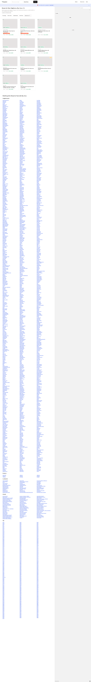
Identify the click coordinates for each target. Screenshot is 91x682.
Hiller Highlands (5, 194)
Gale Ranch (38, 238)
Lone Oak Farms (39, 340)
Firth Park (21, 313)
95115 (37, 547)
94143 (3, 533)
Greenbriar (21, 352)
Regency (21, 304)
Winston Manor (5, 237)
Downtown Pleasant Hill (40, 355)
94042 (20, 562)
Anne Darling (38, 145)
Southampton (38, 428)
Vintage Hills (38, 213)
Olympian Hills (5, 443)
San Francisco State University (24, 499)
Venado (4, 397)
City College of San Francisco (7, 504)
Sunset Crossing (5, 374)
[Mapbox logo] (57, 681)
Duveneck (4, 137)
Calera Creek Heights (22, 224)
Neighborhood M (22, 390)
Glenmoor (38, 176)
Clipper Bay (21, 428)
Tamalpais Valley (22, 278)
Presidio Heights (22, 104)
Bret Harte (21, 134)
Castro (37, 119)
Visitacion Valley (5, 134)
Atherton (4, 371)
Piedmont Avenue (22, 184)
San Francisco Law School (40, 509)
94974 (3, 592)
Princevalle (4, 434)
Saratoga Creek (39, 287)
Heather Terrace (22, 418)
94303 (3, 541)
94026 (20, 566)
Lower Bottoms (22, 187)
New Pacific (21, 441)
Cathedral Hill (39, 108)
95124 (37, 550)
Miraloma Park (39, 123)
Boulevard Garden (5, 427)
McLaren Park (4, 135)
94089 (37, 542)
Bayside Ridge (39, 313)
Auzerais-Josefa (22, 150)
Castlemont (38, 187)
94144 (20, 533)
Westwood (4, 331)
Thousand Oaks (22, 202)
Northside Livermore (5, 296)
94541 (20, 594)
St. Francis (21, 137)
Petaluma (21, 285)
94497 (20, 568)
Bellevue (4, 274)
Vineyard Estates (22, 213)
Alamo (38, 406)
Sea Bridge (38, 281)
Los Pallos (38, 358)
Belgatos (4, 234)
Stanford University (39, 500)
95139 (20, 554)
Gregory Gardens (5, 355)
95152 (3, 556)
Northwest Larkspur (22, 335)
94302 (37, 540)
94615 (37, 576)
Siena (37, 212)
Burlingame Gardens (39, 220)
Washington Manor (5, 320)
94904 (20, 601)
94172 (3, 538)
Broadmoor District (39, 322)
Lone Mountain (5, 110)
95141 (37, 554)
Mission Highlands (39, 364)
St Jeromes (21, 427)
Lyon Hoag (38, 219)
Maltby (38, 420)
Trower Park (4, 423)
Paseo (3, 291)
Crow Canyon (4, 239)
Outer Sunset (4, 116)
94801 (20, 603)
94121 (3, 527)
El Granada (21, 456)
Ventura (4, 143)
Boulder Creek (22, 257)
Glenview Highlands (5, 392)
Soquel (21, 256)
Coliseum (38, 186)
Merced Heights (39, 127)
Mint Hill (21, 113)
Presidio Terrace (5, 104)
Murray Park (21, 334)
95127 (37, 551)
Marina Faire (21, 322)
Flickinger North (22, 154)
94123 (37, 527)
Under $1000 (4, 475)
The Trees (21, 443)
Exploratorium (39, 491)
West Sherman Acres (39, 357)
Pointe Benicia (4, 428)
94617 (20, 577)
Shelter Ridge (4, 278)
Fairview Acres (39, 376)
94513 (37, 607)
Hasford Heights (22, 347)
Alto (20, 277)
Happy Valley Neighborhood (6, 287)
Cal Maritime (38, 502)
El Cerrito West (39, 425)
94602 (20, 572)
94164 (20, 537)
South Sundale (39, 178)
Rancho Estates (39, 397)
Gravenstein (21, 273)
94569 (3, 616)
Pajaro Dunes (38, 444)
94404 (3, 568)
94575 (37, 608)
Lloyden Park (4, 372)
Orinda (3, 411)
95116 (3, 548)
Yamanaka (4, 383)
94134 (3, 531)
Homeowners (82, 1)
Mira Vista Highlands (22, 426)
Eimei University (5, 514)
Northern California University (7, 505)
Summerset (21, 296)
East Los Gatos (39, 231)
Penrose (4, 385)
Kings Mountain (22, 405)
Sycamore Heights (5, 204)
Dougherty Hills (22, 240)
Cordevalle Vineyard (39, 459)
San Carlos (38, 242)
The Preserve (38, 210)
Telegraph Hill (39, 106)
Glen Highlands (22, 195)
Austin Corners (5, 294)
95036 (3, 589)
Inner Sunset (21, 116)
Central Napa (4, 326)
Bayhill (4, 249)
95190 (20, 560)
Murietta (21, 284)
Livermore (38, 295)
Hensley (38, 154)
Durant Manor (4, 198)
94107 (37, 523)
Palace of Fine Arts (22, 490)
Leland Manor (39, 136)
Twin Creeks (21, 241)
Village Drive (4, 381)
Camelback (38, 356)
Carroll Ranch (4, 402)
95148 (3, 555)
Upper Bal (4, 323)
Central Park (4, 215)
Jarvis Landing (22, 283)
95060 (20, 592)
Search (35, 1)
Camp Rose (21, 398)
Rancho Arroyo (39, 301)
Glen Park (21, 123)
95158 (3, 558)
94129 (20, 529)
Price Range (4, 15)
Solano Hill (21, 455)
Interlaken (38, 447)
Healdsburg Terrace (5, 398)
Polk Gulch (4, 107)
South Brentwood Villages (6, 382)
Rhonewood (21, 299)
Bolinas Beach (21, 470)
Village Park (4, 444)
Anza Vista (21, 110)
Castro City (38, 158)
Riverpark (4, 328)
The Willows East (5, 370)
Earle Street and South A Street (7, 272)
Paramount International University (7, 501)
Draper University (5, 502)
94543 (3, 595)
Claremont (38, 414)
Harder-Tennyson (5, 261)
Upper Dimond (5, 196)
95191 (37, 560)
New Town (4, 267)
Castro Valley (4, 408)
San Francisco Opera (22, 491)
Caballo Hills (4, 193)
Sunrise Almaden (5, 152)
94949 (20, 617)
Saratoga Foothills (22, 290)
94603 (37, 572)
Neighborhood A (22, 388)
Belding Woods (22, 346)
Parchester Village (39, 344)
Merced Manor (22, 126)
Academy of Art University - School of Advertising (44, 510)
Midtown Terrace (39, 117)
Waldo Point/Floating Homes (23, 268)
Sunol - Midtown (5, 169)
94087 (37, 563)
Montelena (38, 379)
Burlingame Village (22, 221)
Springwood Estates (22, 329)
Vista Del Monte (5, 230)
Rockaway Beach (5, 438)
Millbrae (4, 391)
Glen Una (21, 292)
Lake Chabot (38, 409)
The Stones (38, 442)
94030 (3, 608)
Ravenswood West (5, 458)
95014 (37, 584)
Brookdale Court (39, 373)
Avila (3, 213)
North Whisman (5, 158)
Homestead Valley (39, 276)
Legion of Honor (5, 484)
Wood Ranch (38, 318)
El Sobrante (38, 456)
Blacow (21, 181)
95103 (3, 545)
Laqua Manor (38, 323)
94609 (37, 574)
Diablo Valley (21, 356)
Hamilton (38, 215)
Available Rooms (15, 15)
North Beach (21, 106)
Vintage (21, 330)
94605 (20, 573)
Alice (3, 414)
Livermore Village (5, 299)
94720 (20, 584)
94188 (37, 538)
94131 (3, 530)
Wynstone (38, 382)
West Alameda (4, 264)
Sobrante (4, 344)
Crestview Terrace (22, 446)
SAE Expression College (6, 510)
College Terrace (39, 142)
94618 (37, 577)
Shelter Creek (21, 252)
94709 (20, 583)
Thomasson (4, 396)
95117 (20, 548)
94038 (20, 611)
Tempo (3, 301)
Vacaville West (39, 423)
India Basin (21, 125)
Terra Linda (38, 247)
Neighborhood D (5, 389)
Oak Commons (39, 433)
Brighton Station (22, 376)
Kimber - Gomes (39, 177)
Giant (3, 352)
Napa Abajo (21, 327)
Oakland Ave (21, 197)
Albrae (20, 180)
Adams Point (4, 187)
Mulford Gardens (39, 320)
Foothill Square (22, 189)
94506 (37, 599)
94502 (37, 571)
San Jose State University (23, 500)
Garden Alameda (5, 149)
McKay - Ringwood (5, 157)
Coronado (4, 348)
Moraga (38, 399)
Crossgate (21, 468)
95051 (3, 564)
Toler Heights (21, 194)
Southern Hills (4, 362)
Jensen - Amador (5, 207)
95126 (20, 551)
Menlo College (39, 514)
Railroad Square (22, 270)
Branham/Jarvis (39, 153)
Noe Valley (38, 122)
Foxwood (4, 285)
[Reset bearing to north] (90, 12)
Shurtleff (38, 328)
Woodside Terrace (5, 437)
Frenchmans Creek (5, 406)
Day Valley (4, 417)
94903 (20, 590)
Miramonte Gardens (39, 400)
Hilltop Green (38, 345)
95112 (3, 547)
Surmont (21, 234)
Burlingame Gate (5, 222)
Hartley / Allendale (5, 424)
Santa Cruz (4, 255)
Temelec (21, 363)
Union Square (4, 109)
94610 (3, 575)
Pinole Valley (38, 462)
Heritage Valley (5, 211)
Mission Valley (39, 180)
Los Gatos (21, 230)
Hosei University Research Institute (41, 513)
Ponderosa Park (5, 167)
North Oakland (5, 186)
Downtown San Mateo (23, 171)
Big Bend (38, 362)
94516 (3, 618)
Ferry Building (39, 483)
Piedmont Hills (22, 145)
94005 (20, 599)
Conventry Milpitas (22, 225)
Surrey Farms (21, 232)
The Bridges (38, 241)
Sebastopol (21, 336)
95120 (20, 549)
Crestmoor (21, 250)
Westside (38, 255)
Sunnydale (38, 133)
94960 (37, 591)
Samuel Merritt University (40, 496)
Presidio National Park (6, 100)
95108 (37, 545)
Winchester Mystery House (6, 492)
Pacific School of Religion (23, 508)
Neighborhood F (5, 390)
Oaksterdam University (40, 508)
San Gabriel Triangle (39, 452)
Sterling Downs (5, 312)
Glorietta (38, 411)
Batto (3, 364)
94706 (20, 582)
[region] (65, 22)
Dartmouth (38, 453)
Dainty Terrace (22, 383)
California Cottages (22, 309)
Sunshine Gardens (22, 237)
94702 (37, 581)
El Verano (38, 363)
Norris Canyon (22, 471)
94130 (37, 529)
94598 (20, 610)
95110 (20, 546)
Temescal (38, 185)
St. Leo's (4, 150)
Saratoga (21, 287)
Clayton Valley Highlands (40, 305)
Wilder (20, 411)
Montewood (21, 294)
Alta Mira (4, 242)
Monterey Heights (39, 124)
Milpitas (21, 223)
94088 (20, 542)
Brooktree (21, 407)
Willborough (4, 220)
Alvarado (21, 354)
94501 (20, 571)
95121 (37, 549)
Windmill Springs (39, 146)
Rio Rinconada (39, 232)
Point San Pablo (22, 343)
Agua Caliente (21, 366)
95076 (3, 613)
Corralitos (4, 445)
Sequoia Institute (39, 517)
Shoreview (38, 172)
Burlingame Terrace (22, 220)
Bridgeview (38, 429)
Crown (3, 286)
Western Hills (21, 312)
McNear (21, 286)
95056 (37, 565)
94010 (37, 566)
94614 (20, 576)
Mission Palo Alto (22, 370)
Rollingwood (38, 251)
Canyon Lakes (21, 239)
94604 (3, 573)
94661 (3, 580)
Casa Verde (38, 354)
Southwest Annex (39, 347)
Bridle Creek (38, 203)
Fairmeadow (21, 141)
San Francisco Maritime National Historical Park (26, 492)
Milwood (38, 394)
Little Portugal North (39, 167)
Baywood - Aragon (5, 172)
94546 (37, 610)
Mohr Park (38, 208)
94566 (20, 585)
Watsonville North (5, 447)
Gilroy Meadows (5, 435)
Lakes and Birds (22, 179)
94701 (20, 581)
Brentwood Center (39, 372)
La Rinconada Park (22, 233)
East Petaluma (39, 285)
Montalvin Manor (5, 450)
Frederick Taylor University (40, 499)
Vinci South (4, 154)
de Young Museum (22, 482)
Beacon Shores (5, 282)
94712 (3, 584)
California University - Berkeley (7, 500)
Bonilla (4, 363)
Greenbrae (4, 436)
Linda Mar (38, 437)
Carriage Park (21, 435)
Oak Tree (21, 185)
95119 (3, 549)
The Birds (21, 442)
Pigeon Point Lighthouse (40, 488)
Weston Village (5, 426)
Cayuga (38, 134)
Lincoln (21, 246)
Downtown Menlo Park (23, 169)
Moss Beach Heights (5, 464)
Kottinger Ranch (22, 207)
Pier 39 (4, 482)
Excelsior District (22, 132)
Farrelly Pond (4, 322)
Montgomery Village (5, 269)
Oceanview (4, 128)
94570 (20, 608)
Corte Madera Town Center (6, 367)
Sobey (20, 293)
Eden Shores (38, 261)
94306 (37, 541)
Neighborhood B (39, 388)
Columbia (21, 409)
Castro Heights (22, 349)
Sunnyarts (21, 163)
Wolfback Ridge (39, 265)
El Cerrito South (5, 425)
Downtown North (39, 135)
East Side (38, 237)
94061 (37, 568)
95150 (20, 555)
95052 (37, 564)
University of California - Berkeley (24, 496)
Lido (37, 283)
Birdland (21, 203)
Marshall (21, 410)
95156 (20, 557)
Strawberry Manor (39, 278)
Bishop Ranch (4, 240)
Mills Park (4, 251)
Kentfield (4, 456)
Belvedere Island (22, 367)
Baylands (38, 181)
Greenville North (5, 303)
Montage (38, 300)
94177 (20, 538)
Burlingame (21, 219)
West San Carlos (22, 152)
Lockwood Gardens (5, 190)
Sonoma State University (6, 388)
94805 (37, 604)
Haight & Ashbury (5, 488)
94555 (3, 571)
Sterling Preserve (22, 385)
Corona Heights (22, 115)
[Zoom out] (90, 11)
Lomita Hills (4, 393)
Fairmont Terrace (39, 410)
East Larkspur (4, 332)
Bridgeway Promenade (6, 266)
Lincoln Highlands (39, 196)
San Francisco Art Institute (23, 509)
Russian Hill (38, 101)
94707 (37, 582)
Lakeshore (4, 127)
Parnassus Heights (39, 116)
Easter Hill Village (5, 349)
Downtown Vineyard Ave (40, 205)
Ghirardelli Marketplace (23, 485)
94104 (3, 523)
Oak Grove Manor (5, 223)
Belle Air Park (39, 249)
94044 (37, 611)
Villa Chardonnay (39, 303)
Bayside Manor (22, 391)
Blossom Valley (39, 160)
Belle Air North (22, 249)
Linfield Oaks (4, 170)
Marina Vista (21, 393)
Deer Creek (21, 381)
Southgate (4, 142)
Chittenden (21, 445)
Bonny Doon (4, 260)
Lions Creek (21, 432)
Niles (3, 175)
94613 (3, 576)
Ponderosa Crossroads (40, 374)
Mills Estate (4, 394)
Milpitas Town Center (5, 224)
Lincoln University (5, 496)
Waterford (38, 284)
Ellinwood (4, 357)
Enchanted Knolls (39, 277)
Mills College (38, 184)
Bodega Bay (21, 460)
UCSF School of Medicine (23, 512)
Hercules (4, 441)
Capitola (38, 258)
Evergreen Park (39, 140)
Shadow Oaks (4, 293)
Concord (21, 305)
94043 (37, 562)
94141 (20, 532)
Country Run (38, 443)
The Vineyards (39, 304)
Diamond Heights (5, 123)
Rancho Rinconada (39, 202)
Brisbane (38, 312)
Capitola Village (22, 259)
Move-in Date (10, 15)
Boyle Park (4, 277)
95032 (37, 586)
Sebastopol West (5, 337)
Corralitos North (5, 446)
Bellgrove (38, 290)
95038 (37, 602)
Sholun (21, 361)
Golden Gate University (6, 503)
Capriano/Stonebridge (22, 339)
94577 (20, 600)
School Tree (4, 401)
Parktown (38, 224)
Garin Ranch (21, 373)
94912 (37, 590)
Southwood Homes (22, 375)
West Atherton (21, 371)
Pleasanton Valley (22, 210)
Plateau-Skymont (39, 311)
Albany (4, 452)
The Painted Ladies (22, 484)
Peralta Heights (5, 122)
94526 (3, 600)
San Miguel (21, 162)
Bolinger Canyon (39, 401)
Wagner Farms (4, 304)
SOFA (37, 148)
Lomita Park (38, 250)
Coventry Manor (22, 326)
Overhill (4, 415)
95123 (20, 550)
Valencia (21, 212)
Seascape (38, 417)
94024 (37, 539)
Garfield (21, 454)
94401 (3, 567)
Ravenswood (38, 294)
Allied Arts (4, 171)
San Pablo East (39, 450)
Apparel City (38, 131)
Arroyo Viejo (38, 195)
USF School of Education (23, 503)
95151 (37, 555)
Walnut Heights (5, 407)
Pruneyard (38, 216)
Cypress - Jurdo (22, 157)
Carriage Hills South (39, 348)
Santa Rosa (38, 268)
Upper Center (4, 409)
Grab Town (38, 405)
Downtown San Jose (39, 143)
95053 (3, 565)
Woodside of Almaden (40, 157)
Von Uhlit (38, 330)
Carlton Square (22, 303)
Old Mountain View (22, 158)
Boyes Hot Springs (39, 365)
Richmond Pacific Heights (40, 426)
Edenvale (21, 167)
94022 (20, 539)
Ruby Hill (21, 211)
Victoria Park (38, 223)
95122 (3, 550)
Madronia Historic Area (6, 295)
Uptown (21, 186)
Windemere (38, 240)
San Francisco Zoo (39, 485)
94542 (37, 594)
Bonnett (38, 214)
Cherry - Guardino (22, 177)
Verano (3, 365)
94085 (3, 563)
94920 (3, 607)
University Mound (5, 131)
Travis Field (21, 396)
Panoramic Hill (22, 188)
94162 (37, 536)
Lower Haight (21, 114)
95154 (37, 556)
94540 (3, 594)
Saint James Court (39, 383)
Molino (38, 337)
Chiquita (38, 398)
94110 (37, 524)
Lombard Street (39, 481)
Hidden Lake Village (5, 225)
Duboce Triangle (39, 115)
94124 (3, 528)
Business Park (21, 374)
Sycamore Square (5, 380)
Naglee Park (4, 146)
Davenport (4, 259)
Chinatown (38, 107)
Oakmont (38, 269)
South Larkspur (39, 331)
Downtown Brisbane (5, 313)
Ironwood (38, 206)
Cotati (20, 461)
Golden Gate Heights (39, 118)
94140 (3, 532)
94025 (3, 566)
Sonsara (21, 400)
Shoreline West (5, 159)
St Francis (38, 137)
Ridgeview (4, 356)
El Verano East (22, 365)
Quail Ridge (38, 435)
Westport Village (39, 314)
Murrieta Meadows (22, 301)
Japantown (21, 108)
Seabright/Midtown (22, 255)
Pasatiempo (21, 260)
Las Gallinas (21, 248)
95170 (20, 559)
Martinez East (21, 420)
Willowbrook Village (39, 436)
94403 (37, 567)
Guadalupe (4, 469)
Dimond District (39, 189)
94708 (3, 583)
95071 (3, 598)
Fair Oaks (4, 358)
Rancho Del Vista (39, 432)
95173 (3, 560)
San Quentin (4, 470)
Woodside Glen (39, 375)
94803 (3, 604)
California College (39, 512)
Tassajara (4, 318)
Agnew (4, 168)
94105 (20, 523)
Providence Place (39, 380)
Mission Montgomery (39, 272)
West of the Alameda (39, 371)
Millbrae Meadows (22, 394)
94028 (3, 540)
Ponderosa (21, 281)
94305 (20, 598)
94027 (20, 607)
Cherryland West (22, 458)
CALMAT (21, 517)
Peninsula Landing (5, 281)
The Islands (4, 442)
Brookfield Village (5, 185)
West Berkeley (39, 199)
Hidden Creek (4, 340)
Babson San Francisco (40, 505)
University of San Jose (40, 511)
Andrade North (5, 451)
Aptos (37, 416)
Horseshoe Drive (39, 292)
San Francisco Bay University (24, 510)
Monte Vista (4, 354)
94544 (20, 595)
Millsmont (4, 195)
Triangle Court (39, 349)
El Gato (4, 231)
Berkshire (4, 379)
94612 (37, 575)
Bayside (21, 463)
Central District (5, 176)
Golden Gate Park (5, 481)
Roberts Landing (22, 323)
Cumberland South (39, 163)
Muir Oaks (38, 419)
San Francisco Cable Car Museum (41, 492)
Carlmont (38, 309)
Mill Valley (4, 275)
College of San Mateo (22, 514)
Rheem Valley (4, 400)
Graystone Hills (39, 467)
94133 (37, 530)
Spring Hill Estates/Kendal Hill (41, 339)
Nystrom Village (5, 346)
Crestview (21, 243)
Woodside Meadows (22, 357)
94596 (3, 610)
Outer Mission (21, 128)
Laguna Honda (5, 118)
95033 (3, 542)
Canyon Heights (39, 179)
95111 (37, 546)
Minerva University (22, 505)
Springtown (21, 300)
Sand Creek (4, 373)
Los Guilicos (4, 270)
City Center (38, 228)
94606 (37, 573)
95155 (3, 557)
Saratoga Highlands (5, 233)
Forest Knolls (21, 117)
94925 (37, 601)
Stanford (4, 305)
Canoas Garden (22, 149)
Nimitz (38, 162)
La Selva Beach (5, 257)
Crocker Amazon (39, 128)
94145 (37, 533)
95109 (3, 546)
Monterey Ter (21, 414)
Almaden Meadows (39, 151)
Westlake (4, 361)
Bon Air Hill (4, 334)
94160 (3, 536)
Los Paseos (21, 146)
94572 (20, 612)
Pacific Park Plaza (22, 229)
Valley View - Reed (5, 151)
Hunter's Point (4, 126)
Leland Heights (39, 302)
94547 (3, 612)
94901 (3, 590)
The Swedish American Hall (40, 490)
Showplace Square (5, 113)
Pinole (3, 462)
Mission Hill (4, 208)
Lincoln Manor (5, 273)
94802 (37, 603)
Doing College (22, 511)
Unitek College (5, 511)
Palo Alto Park (39, 370)
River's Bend (21, 399)
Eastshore (38, 352)
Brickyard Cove (22, 344)
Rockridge (4, 184)
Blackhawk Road (5, 317)
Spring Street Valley (22, 267)
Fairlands (4, 210)
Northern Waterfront (5, 106)
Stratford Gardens (5, 163)
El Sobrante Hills (5, 347)
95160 (20, 558)
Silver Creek (4, 144)
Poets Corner (4, 202)
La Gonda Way (39, 317)
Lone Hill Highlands (22, 153)
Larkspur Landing (22, 332)
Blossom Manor (5, 232)
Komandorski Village (5, 314)
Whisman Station (39, 159)
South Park (21, 274)
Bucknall (38, 291)
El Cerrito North (39, 424)
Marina (21, 100)
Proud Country (5, 302)
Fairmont (21, 438)
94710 (37, 583)
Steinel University (5, 512)
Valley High (21, 355)
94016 (3, 522)
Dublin (21, 314)
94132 (20, 530)
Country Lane (38, 286)
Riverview (4, 399)
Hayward (38, 260)
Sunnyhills (38, 225)
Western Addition (39, 110)
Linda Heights (4, 463)
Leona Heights (22, 193)
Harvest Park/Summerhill (40, 434)
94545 (37, 595)
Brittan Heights (5, 243)
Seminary (4, 416)
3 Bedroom (38, 475)
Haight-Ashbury (5, 114)
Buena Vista (38, 113)
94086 (20, 563)
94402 (20, 567)
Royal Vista (4, 241)
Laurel (20, 172)
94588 (37, 585)
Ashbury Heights (5, 115)
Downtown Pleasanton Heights (24, 205)
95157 (37, 557)
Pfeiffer (4, 467)
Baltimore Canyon (39, 334)
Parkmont (21, 178)
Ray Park (38, 222)
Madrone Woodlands (39, 332)
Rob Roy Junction (22, 417)
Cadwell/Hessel (39, 336)
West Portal (21, 119)
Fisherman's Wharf (39, 105)
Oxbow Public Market (23, 488)
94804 (20, 604)
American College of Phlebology (7, 518)
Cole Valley (38, 114)
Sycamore (38, 275)
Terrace (4, 330)
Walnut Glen (4, 214)
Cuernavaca (21, 161)
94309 (37, 598)
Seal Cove (21, 464)
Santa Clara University (23, 502)
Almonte (21, 276)
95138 (3, 554)
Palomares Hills (39, 408)
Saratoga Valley (22, 295)
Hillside (4, 455)
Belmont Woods (5, 309)
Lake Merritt (4, 489)
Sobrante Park (4, 188)
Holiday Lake (38, 338)
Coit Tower (21, 483)
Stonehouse (38, 329)
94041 (3, 562)
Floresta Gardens (5, 321)
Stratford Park (39, 299)
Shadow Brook (5, 468)
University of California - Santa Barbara (8, 508)
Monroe (38, 270)
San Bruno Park (5, 252)
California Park (39, 469)
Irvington (21, 175)
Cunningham (4, 338)
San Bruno (38, 248)
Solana (38, 385)
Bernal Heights (22, 122)
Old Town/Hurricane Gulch (6, 265)
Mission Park (21, 208)
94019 (3, 609)
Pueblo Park (38, 327)
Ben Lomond (21, 258)
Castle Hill (38, 407)
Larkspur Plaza (5, 336)
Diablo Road (21, 317)
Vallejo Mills (4, 180)
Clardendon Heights (5, 117)
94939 (3, 602)
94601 (3, 572)
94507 (20, 609)
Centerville (21, 176)
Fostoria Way (38, 319)
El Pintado (21, 319)
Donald (21, 402)
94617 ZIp (4, 577)
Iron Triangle (4, 343)
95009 (3, 586)
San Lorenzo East (5, 459)
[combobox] (16, 2)
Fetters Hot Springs (5, 366)
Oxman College (5, 509)
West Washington (39, 454)
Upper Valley (4, 410)
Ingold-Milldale (22, 222)
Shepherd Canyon (5, 471)
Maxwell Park (38, 194)
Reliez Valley (21, 358)
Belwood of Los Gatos (40, 233)
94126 (37, 528)
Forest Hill (21, 118)
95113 (20, 547)
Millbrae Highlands (39, 393)
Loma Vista (38, 230)
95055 (20, 565)
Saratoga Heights (5, 290)
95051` (21, 564)
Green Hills (38, 392)
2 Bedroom (21, 475)
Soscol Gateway (5, 329)
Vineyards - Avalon (5, 178)
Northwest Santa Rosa (5, 461)
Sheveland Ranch (22, 328)
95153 (20, 556)
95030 (37, 589)
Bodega (4, 460)
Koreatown (21, 166)
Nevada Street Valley (5, 268)
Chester (38, 293)
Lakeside (38, 193)
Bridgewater (38, 229)
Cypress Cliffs (39, 464)
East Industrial (4, 179)
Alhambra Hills (5, 419)
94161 (20, 536)
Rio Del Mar (38, 257)
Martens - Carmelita (22, 160)
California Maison (22, 151)
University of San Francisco (6, 499)
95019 (37, 612)
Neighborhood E (22, 389)
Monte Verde (21, 251)
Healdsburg (38, 396)
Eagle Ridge (21, 433)
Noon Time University (23, 513)
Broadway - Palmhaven (23, 168)
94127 (3, 529)
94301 (20, 540)
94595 (37, 609)
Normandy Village (22, 199)
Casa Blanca (4, 432)
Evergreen (21, 144)
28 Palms (4, 181)
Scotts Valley (4, 258)
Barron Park (4, 136)
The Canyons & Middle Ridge (24, 275)
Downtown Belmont (22, 310)
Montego (38, 468)
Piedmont (21, 451)
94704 (37, 580)
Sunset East (38, 296)
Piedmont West (39, 451)
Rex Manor (21, 159)
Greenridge (21, 408)
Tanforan (38, 252)
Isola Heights (21, 380)
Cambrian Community (23, 148)
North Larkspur (22, 331)
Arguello (21, 242)
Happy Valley (21, 206)
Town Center (4, 246)
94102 (20, 522)
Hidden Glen (21, 434)
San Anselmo (38, 415)
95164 (3, 559)
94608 (20, 574)
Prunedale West (39, 445)
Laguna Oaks (38, 207)
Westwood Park (22, 131)
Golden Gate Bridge (5, 480)
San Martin (21, 459)
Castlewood (21, 204)
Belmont (21, 308)
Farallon (38, 310)
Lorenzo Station (39, 458)
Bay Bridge (21, 489)
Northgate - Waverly (5, 189)
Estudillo (38, 321)
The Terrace (4, 429)
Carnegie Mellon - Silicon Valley (41, 501)
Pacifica (21, 437)
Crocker (21, 362)
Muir (20, 419)
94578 (37, 600)
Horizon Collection (39, 384)
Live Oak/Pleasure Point (6, 256)
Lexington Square (5, 284)
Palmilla (21, 384)
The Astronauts (39, 441)
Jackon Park (4, 161)
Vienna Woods (4, 418)
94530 (3, 603)
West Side (21, 214)
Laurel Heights (39, 104)
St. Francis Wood (22, 124)
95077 (37, 613)
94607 (3, 574)
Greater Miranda (5, 141)
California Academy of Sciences (24, 481)
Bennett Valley (39, 274)
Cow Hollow (38, 100)
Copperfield (38, 461)
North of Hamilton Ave (23, 216)
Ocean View (4, 454)
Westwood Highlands (5, 125)
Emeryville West (5, 229)
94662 (20, 589)
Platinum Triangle (5, 292)
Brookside (21, 318)
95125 (3, 551)
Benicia (38, 427)
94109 (20, 524)
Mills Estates (38, 221)
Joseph (3, 216)
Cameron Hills (4, 177)
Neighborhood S (39, 390)
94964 (37, 617)
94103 (37, 522)
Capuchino (38, 391)
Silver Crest (21, 469)
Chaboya (4, 145)
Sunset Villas (21, 429)
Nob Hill (21, 107)
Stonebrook (4, 375)
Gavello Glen (4, 162)
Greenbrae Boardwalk (5, 335)
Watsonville (38, 256)
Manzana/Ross (21, 338)
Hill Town (21, 444)
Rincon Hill (21, 109)
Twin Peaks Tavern (5, 491)
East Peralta (4, 197)
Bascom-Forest (39, 152)
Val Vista (4, 212)
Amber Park (4, 384)
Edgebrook (21, 353)
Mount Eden (21, 261)
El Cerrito (21, 424)
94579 (3, 601)
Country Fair (38, 204)
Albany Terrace (22, 452)
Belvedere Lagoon (39, 367)
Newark (38, 282)
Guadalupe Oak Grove (40, 150)
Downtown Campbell (22, 215)
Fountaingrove (22, 269)
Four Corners (21, 364)
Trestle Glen (38, 190)
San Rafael (21, 247)
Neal (20, 143)
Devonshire (38, 243)
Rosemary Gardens (39, 149)
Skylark (38, 335)
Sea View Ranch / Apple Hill (23, 447)
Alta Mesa (4, 140)
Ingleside (38, 132)
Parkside (4, 119)
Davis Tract (21, 321)
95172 (37, 559)
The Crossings (4, 160)
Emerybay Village (22, 228)
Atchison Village (39, 343)
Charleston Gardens (39, 141)
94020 (3, 539)
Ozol (3, 420)
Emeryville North (5, 228)
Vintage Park (38, 246)
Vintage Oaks (38, 169)
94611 (20, 575)
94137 (20, 531)
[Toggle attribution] (90, 681)
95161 (37, 558)
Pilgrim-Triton (5, 247)
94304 (20, 541)
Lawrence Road (5, 319)
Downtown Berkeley (39, 198)
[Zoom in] (90, 10)
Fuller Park (38, 326)
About (87, 1)
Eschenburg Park (5, 433)
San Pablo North (22, 450)
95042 (3, 617)
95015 (3, 585)
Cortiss (38, 402)
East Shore (38, 455)
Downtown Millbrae (22, 392)
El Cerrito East (22, 425)
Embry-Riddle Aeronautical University (42, 503)
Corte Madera (38, 366)
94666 (20, 580)
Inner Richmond (39, 109)
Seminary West (22, 416)
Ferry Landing (22, 266)
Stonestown (21, 133)
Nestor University (22, 504)
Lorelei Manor (39, 170)
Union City (4, 353)
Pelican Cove (21, 282)
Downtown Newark (5, 283)
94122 (20, 527)
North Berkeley (5, 199)
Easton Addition (5, 221)
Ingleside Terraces (39, 126)
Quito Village (21, 291)
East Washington (5, 453)
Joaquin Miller (4, 203)
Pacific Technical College (40, 504)
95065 (37, 593)
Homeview (21, 311)
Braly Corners (4, 166)
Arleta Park (4, 405)
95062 (37, 592)
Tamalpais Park (5, 276)
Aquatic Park (4, 101)
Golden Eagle (4, 206)
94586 (20, 616)
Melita (20, 272)
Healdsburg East (22, 397)
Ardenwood (38, 175)
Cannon (21, 423)
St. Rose (38, 273)
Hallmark (4, 311)
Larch (20, 401)
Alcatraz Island (22, 480)
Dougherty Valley (22, 238)
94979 (3, 611)
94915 (20, 591)
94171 (37, 537)
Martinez (38, 418)
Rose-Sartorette (5, 148)
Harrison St (38, 197)
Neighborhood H (39, 389)
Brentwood (21, 372)
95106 (20, 545)
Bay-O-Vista (21, 320)
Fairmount (4, 132)
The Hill (38, 266)
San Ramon (4, 238)
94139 (37, 531)
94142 (37, 532)
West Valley (38, 168)
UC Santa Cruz (39, 259)
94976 (20, 602)
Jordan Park (4, 105)
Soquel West (21, 436)
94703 (3, 582)
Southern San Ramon (39, 239)
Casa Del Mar (21, 406)
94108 (3, 524)
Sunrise (21, 379)
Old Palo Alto (21, 136)
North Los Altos (5, 219)
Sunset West (21, 302)
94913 (3, 591)
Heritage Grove (39, 234)
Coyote (4, 339)
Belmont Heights (5, 308)
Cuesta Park (38, 161)
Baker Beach (38, 484)
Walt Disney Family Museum (6, 485)
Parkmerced (21, 127)
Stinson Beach (39, 470)
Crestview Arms (39, 446)
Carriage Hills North (22, 345)
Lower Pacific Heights (23, 105)
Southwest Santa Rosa (40, 460)
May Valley (4, 345)
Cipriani (4, 310)
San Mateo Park (39, 171)
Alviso (37, 166)
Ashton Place (4, 376)
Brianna (21, 467)
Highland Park (22, 196)
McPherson (4, 327)
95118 (37, 548)
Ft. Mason (21, 101)
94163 (3, 537)
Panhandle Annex (22, 348)
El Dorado (38, 353)
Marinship (38, 267)
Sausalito (21, 265)
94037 (37, 616)
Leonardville (38, 264)
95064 (20, 593)
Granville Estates (39, 381)
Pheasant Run (21, 382)
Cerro (3, 248)
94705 (3, 581)
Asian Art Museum (5, 483)
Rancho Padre (21, 231)
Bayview (38, 125)
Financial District (5, 108)
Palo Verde (21, 135)
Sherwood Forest (5, 124)
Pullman (38, 346)
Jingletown (38, 188)
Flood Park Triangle (22, 170)
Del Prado (4, 205)
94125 (20, 528)
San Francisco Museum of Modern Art (42, 480)
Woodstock (21, 264)
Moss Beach (38, 463)
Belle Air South (5, 250)
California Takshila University (7, 517)
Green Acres (21, 142)
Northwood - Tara (22, 415)
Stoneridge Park (39, 211)
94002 (3, 599)
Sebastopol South (22, 337)
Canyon (38, 471)
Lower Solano (21, 453)
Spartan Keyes (4, 153)
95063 (3, 593)
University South (22, 140)
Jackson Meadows (22, 340)
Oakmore (21, 190)
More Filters (21, 15)
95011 (20, 586)
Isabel (3, 300)
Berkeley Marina (22, 198)
